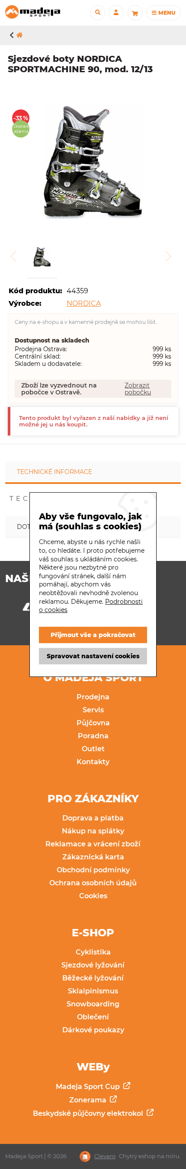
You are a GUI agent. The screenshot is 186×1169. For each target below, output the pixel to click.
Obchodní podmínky (93, 870)
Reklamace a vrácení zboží (93, 844)
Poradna (93, 736)
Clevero (104, 1156)
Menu (166, 13)
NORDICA (84, 303)
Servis (93, 710)
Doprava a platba (93, 818)
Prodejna (93, 697)
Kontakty (93, 762)
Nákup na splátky (93, 831)
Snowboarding (93, 1004)
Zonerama (88, 1100)
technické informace (54, 472)
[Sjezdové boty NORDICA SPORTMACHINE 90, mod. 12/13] (93, 163)
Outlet (93, 749)
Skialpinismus (93, 991)
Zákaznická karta (93, 857)
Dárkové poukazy (93, 1030)
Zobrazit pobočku (138, 389)
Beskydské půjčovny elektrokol (89, 1113)
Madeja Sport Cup (89, 1087)
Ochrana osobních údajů (93, 883)
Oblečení (93, 1017)
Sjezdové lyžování (93, 965)
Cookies (93, 896)
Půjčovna (93, 723)
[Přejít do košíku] (135, 12)
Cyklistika (93, 952)
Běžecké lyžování (93, 978)
